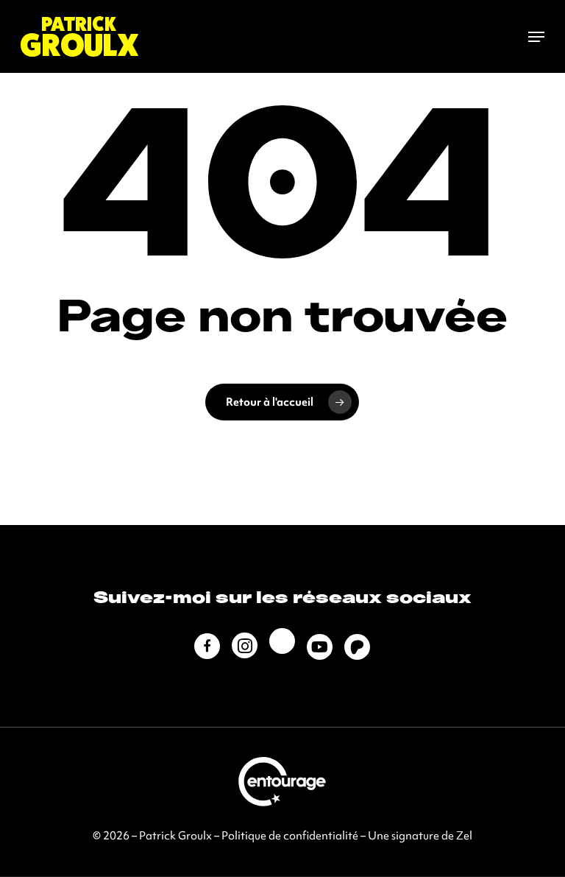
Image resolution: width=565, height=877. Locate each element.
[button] (536, 36)
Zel (464, 835)
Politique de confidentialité (289, 835)
